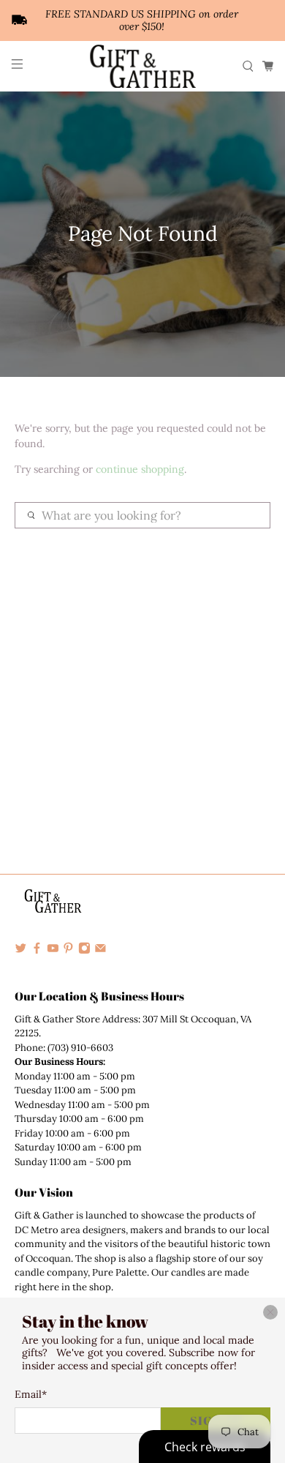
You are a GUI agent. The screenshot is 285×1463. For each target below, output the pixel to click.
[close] (270, 1312)
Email (31, 1394)
